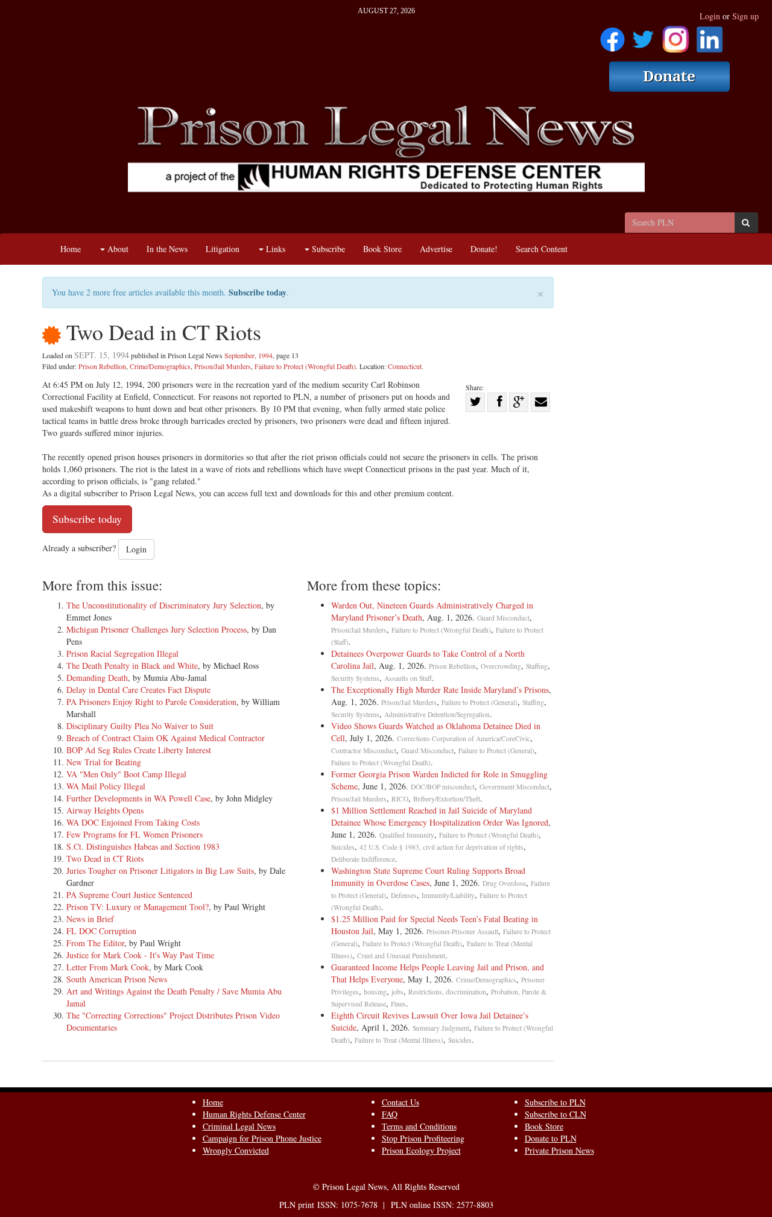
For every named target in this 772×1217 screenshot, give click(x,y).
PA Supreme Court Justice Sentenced (129, 894)
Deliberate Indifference (363, 859)
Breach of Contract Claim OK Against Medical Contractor (165, 738)
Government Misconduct (514, 786)
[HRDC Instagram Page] (675, 35)
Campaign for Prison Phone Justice (262, 1138)
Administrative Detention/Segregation (437, 714)
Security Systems (355, 678)
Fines (398, 1003)
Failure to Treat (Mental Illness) (399, 1040)
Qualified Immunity (406, 834)
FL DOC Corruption (101, 931)
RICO (399, 798)
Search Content (542, 248)
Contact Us (400, 1102)
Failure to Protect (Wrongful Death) (305, 366)
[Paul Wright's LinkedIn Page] (710, 35)
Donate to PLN (551, 1138)
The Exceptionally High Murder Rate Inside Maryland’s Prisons (440, 689)
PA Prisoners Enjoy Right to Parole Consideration (151, 701)
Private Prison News (559, 1150)
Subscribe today (257, 292)
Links (274, 248)
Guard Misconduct (503, 617)
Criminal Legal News (239, 1126)
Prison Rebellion (102, 366)
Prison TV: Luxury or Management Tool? (137, 906)
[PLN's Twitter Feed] (643, 35)
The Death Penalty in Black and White (132, 665)
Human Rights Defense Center (254, 1114)
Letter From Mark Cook (107, 967)
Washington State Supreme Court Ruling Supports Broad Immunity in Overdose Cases (428, 876)
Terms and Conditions (419, 1126)
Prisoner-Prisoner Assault (462, 931)
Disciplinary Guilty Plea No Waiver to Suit (140, 726)
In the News (167, 248)
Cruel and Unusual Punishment (401, 955)
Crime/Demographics (160, 366)
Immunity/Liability (448, 895)
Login (710, 16)
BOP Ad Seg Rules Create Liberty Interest (138, 750)
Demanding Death (97, 677)
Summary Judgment (441, 1027)
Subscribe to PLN (555, 1102)
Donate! (484, 248)
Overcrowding (501, 666)
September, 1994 (248, 355)
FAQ (389, 1114)
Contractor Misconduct (363, 750)
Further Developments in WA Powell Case (138, 798)
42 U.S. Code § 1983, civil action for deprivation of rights (441, 847)
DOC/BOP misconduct (443, 786)
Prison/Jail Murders (222, 366)
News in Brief (90, 919)
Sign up (745, 16)
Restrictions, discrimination (447, 991)
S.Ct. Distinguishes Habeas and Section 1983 (143, 846)
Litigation (222, 248)
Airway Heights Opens (105, 810)
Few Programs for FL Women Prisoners (134, 834)
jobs (397, 991)
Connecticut (405, 366)
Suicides (343, 847)
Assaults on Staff (408, 678)
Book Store (382, 248)
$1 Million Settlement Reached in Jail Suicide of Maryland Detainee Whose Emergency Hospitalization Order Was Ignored (439, 816)
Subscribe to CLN (555, 1114)
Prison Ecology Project (421, 1150)
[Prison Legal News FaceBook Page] (612, 35)
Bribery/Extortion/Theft (446, 798)
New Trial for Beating (103, 762)
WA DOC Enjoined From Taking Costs (133, 822)
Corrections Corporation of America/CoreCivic (463, 738)
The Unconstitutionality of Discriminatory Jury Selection (163, 605)
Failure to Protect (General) (479, 702)
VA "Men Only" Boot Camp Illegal (126, 774)
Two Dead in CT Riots (105, 858)
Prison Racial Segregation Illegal (122, 653)
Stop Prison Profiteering (423, 1138)
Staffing (537, 666)
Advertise (436, 248)
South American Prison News (116, 979)
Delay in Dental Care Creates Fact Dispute (138, 689)
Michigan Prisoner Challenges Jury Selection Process (156, 629)
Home (70, 248)
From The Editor (95, 943)
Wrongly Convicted (236, 1150)
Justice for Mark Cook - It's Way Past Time (140, 955)
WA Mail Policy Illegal (105, 786)
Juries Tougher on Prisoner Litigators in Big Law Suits (160, 870)
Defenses (404, 895)
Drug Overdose (504, 883)
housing (375, 991)
